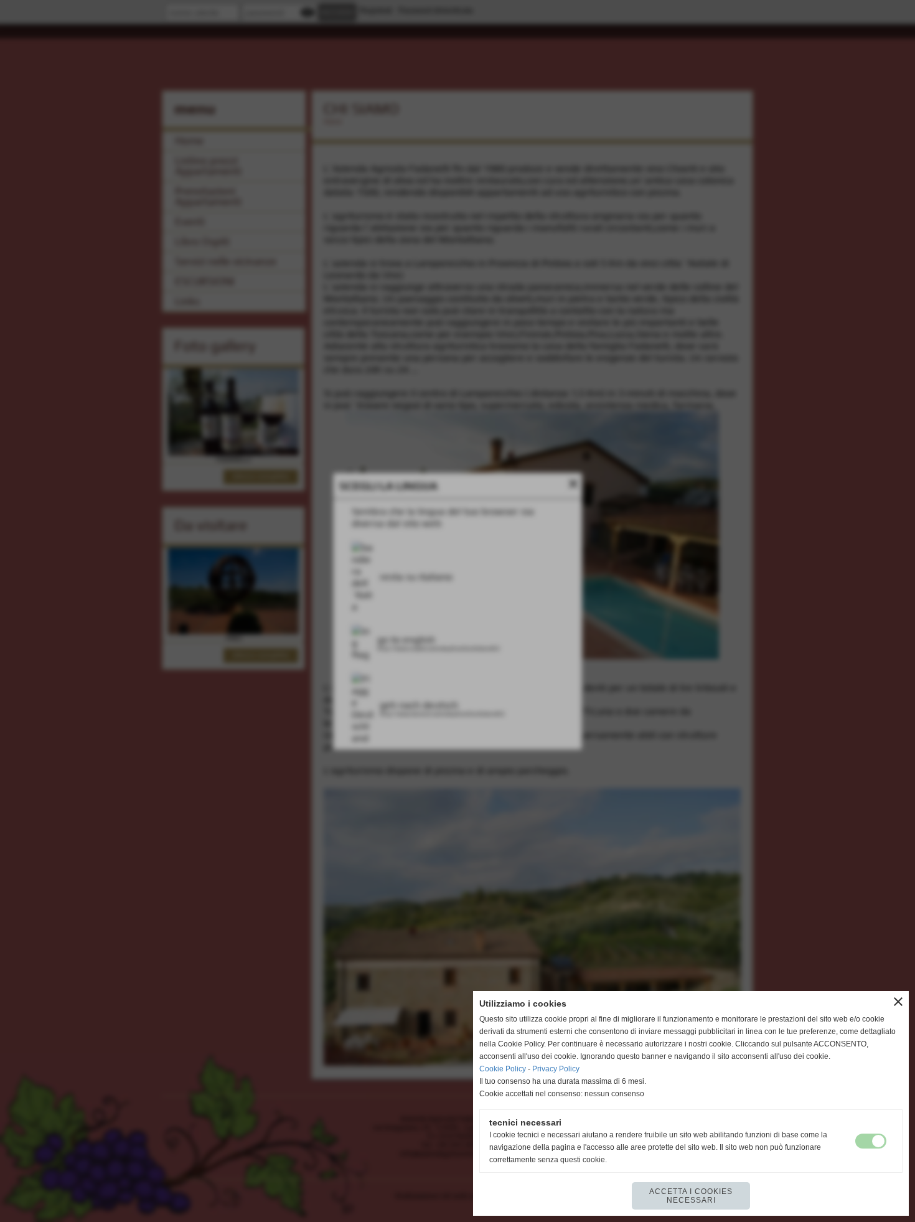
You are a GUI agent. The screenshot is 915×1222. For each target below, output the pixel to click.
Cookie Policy (502, 1069)
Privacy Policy (556, 1069)
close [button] (898, 1001)
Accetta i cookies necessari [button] (691, 1196)
